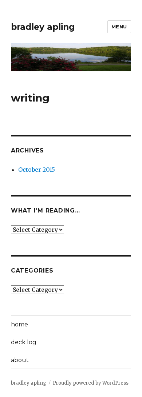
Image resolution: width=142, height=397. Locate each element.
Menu (119, 26)
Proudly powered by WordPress (91, 383)
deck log (23, 342)
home (19, 324)
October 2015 (36, 169)
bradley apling (43, 27)
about (20, 360)
